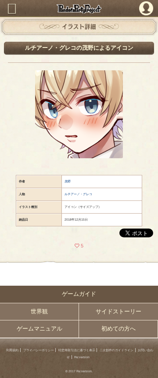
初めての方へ (118, 329)
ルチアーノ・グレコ (78, 194)
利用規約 (12, 350)
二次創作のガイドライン (116, 350)
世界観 (39, 312)
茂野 (68, 181)
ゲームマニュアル (39, 329)
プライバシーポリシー (38, 350)
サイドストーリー (118, 312)
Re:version (82, 357)
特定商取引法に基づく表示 (76, 350)
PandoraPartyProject (79, 9)
